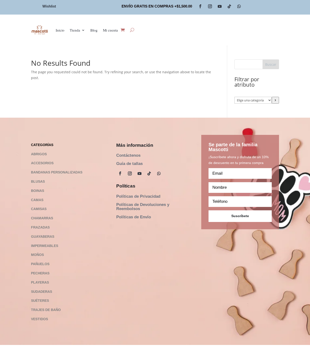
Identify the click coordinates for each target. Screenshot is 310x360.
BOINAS (37, 191)
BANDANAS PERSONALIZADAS (56, 172)
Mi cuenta (110, 30)
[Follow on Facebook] (200, 6)
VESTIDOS (39, 319)
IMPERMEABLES (44, 246)
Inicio (60, 30)
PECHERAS (40, 273)
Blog (94, 30)
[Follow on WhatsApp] (239, 6)
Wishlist (49, 6)
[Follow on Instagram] (210, 6)
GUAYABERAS (42, 236)
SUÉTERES (40, 301)
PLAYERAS (40, 282)
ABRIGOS (39, 154)
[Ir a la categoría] (275, 100)
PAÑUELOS (40, 264)
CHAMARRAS (42, 218)
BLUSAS (38, 181)
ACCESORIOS (42, 163)
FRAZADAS (40, 227)
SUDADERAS (41, 292)
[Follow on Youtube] (220, 6)
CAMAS (37, 200)
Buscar (270, 64)
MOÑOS (37, 255)
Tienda (75, 30)
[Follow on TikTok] (229, 6)
